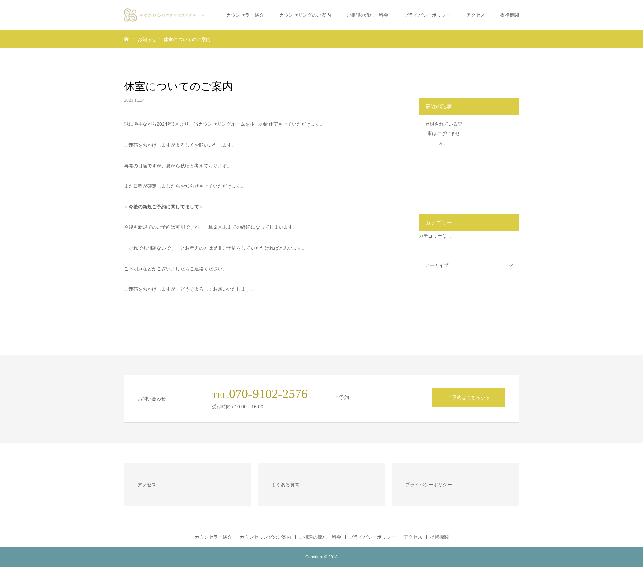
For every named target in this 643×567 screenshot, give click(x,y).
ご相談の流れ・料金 (367, 15)
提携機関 (509, 15)
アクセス (475, 15)
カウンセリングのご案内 (305, 15)
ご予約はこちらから (468, 397)
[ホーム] (126, 39)
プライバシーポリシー (427, 15)
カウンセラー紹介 (245, 15)
